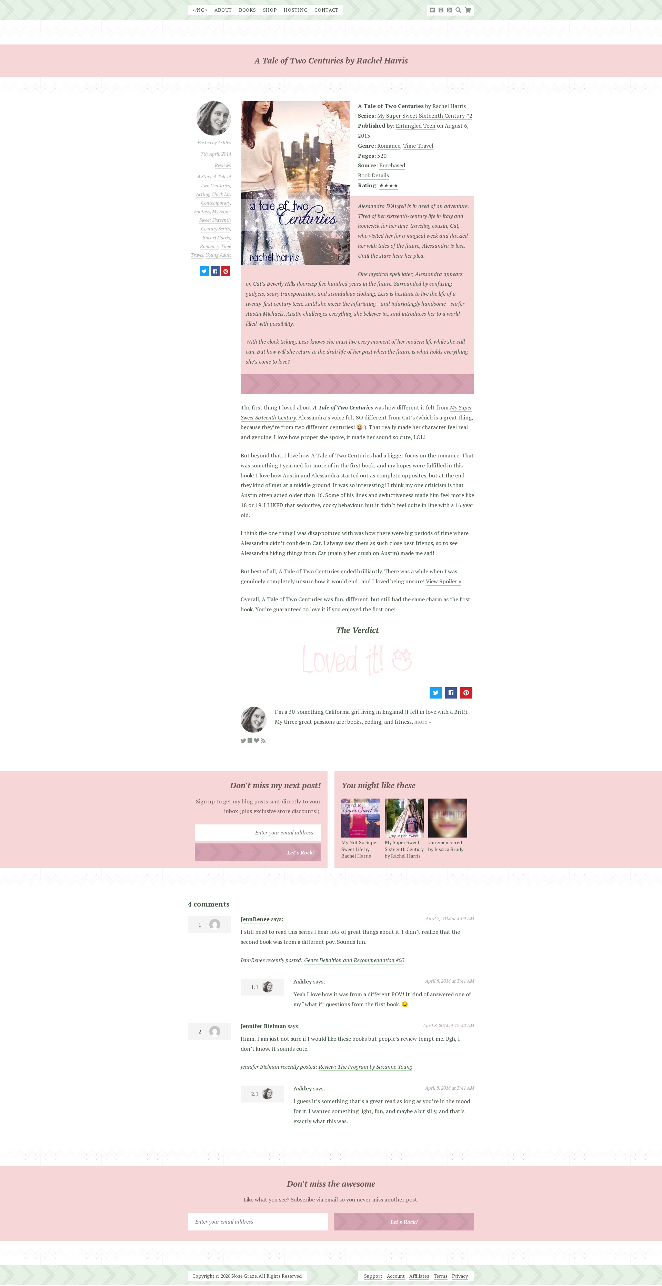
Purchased (392, 165)
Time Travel (418, 145)
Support (373, 1276)
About (223, 10)
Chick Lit (220, 194)
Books (247, 10)
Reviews (223, 165)
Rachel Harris (216, 237)
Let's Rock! (301, 852)
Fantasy (202, 211)
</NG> (200, 10)
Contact (326, 10)
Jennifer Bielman (263, 1026)
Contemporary (215, 202)
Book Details (373, 175)
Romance (209, 246)
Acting (202, 194)
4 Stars (204, 176)
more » (422, 721)
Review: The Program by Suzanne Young (365, 1066)
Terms (441, 1276)
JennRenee (255, 919)
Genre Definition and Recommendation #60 (354, 960)
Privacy (460, 1276)
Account (396, 1276)
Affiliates (419, 1276)
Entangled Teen (415, 125)
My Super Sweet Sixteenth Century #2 (424, 115)
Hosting (296, 10)
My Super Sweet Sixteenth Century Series (215, 220)
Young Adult (218, 254)
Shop (270, 10)
